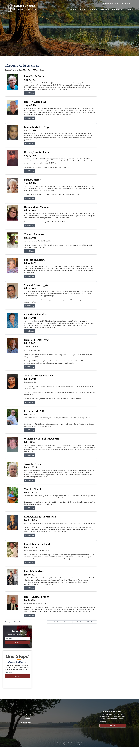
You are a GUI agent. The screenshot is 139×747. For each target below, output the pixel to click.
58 (92, 622)
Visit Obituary (29, 93)
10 (80, 622)
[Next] (95, 621)
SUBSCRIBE (17, 676)
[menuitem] (73, 9)
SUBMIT (17, 642)
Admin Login (77, 745)
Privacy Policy (62, 745)
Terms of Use (70, 745)
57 (88, 622)
